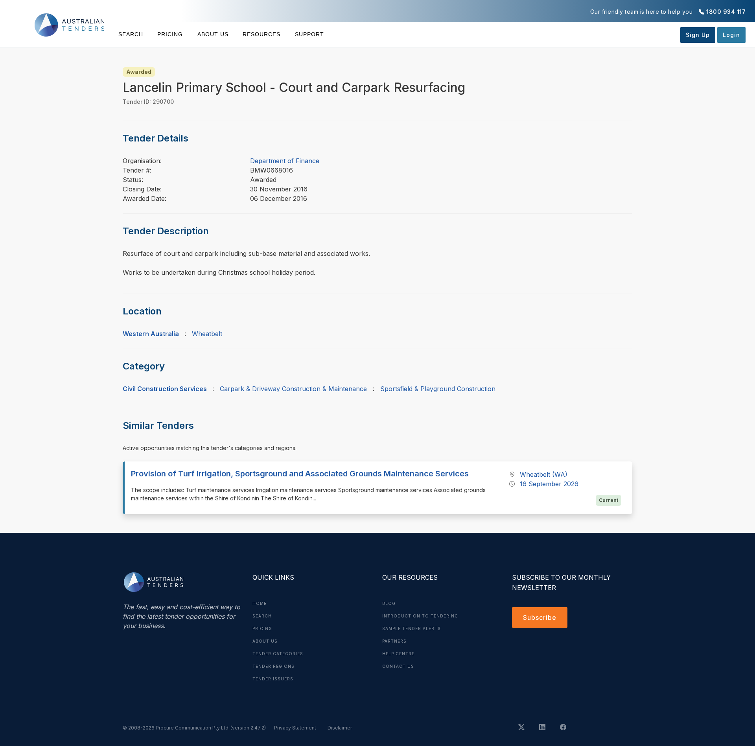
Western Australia (151, 334)
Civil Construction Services (165, 389)
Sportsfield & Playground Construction (437, 389)
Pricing (170, 34)
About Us (212, 34)
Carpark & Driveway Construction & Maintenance (293, 389)
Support (309, 34)
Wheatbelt (207, 334)
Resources (261, 34)
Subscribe (539, 617)
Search (130, 34)
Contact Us (398, 666)
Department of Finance (284, 161)
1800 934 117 (726, 11)
